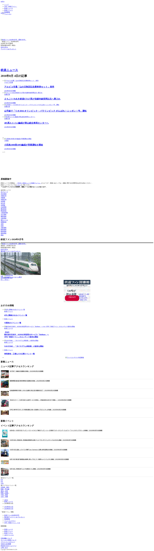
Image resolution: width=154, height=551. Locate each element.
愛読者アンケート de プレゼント (14, 517)
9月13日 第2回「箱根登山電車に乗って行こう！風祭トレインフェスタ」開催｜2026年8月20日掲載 (39, 459)
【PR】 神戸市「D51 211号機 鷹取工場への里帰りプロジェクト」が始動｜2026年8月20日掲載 (38, 409)
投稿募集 (7, 12)
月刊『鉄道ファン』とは (12, 522)
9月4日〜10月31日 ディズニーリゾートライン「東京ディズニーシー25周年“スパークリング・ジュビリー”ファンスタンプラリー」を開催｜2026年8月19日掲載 (56, 430)
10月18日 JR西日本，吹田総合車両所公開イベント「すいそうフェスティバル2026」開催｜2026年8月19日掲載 (43, 440)
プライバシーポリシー (8, 542)
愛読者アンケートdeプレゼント (11, 251)
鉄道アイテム (8, 533)
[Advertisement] (57, 133)
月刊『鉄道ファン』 (10, 6)
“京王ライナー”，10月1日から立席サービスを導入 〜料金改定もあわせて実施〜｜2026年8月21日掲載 (40, 400)
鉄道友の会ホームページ (8, 546)
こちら (18, 185)
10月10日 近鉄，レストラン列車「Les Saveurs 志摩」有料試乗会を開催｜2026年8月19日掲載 (38, 449)
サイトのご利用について (8, 540)
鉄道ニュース (8, 8)
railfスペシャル (9, 535)
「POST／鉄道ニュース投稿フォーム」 (28, 183)
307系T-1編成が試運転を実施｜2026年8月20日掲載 (26, 371)
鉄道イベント (8, 10)
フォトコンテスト (10, 521)
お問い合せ (4, 547)
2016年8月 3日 (8, 507)
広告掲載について (6, 538)
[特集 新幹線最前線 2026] (21, 274)
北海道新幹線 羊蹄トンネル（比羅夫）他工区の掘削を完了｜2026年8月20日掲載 (34, 390)
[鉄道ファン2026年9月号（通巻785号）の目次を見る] (13, 39)
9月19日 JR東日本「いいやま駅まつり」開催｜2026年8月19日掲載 (30, 469)
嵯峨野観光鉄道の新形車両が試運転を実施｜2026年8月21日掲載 (30, 380)
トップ (6, 4)
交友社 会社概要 (6, 544)
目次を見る (4, 249)
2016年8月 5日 (8, 508)
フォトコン (7, 14)
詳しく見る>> (5, 279)
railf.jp (2, 1)
